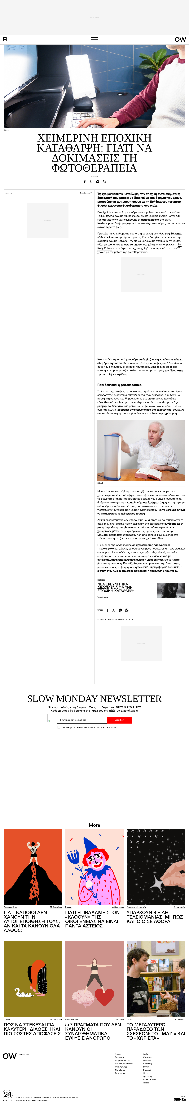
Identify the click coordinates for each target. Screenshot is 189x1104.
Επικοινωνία (120, 1073)
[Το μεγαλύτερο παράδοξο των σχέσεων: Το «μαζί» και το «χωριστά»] (156, 979)
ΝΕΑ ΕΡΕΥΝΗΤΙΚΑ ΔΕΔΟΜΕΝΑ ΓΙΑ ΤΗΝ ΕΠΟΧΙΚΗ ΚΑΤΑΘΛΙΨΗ (115, 588)
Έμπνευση (147, 1076)
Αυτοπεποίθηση (10, 907)
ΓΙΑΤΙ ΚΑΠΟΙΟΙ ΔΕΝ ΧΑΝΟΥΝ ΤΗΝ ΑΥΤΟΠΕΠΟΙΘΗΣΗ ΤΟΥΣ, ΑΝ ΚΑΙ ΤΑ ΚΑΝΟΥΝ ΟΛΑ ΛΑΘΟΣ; (32, 922)
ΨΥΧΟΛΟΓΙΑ (101, 619)
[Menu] (94, 39)
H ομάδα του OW (122, 1060)
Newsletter (120, 1070)
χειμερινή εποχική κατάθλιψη (114, 495)
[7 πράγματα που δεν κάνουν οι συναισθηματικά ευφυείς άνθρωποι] (94, 979)
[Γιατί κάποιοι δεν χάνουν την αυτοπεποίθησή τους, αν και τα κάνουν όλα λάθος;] (33, 867)
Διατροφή (147, 1064)
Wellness (147, 1060)
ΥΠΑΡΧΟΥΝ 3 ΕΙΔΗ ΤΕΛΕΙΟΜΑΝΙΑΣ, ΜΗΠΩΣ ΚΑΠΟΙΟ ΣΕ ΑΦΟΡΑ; (155, 917)
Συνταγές (147, 1067)
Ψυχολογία (94, 176)
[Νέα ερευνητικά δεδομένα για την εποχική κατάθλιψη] (171, 590)
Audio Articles (149, 1080)
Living (145, 1073)
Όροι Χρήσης (121, 1067)
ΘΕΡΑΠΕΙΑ (129, 619)
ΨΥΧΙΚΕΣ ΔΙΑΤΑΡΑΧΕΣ (116, 619)
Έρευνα (7, 1019)
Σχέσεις (68, 907)
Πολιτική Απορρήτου (124, 1064)
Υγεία (145, 1054)
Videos (146, 1083)
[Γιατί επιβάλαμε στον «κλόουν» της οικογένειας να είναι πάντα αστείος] (94, 867)
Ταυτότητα (120, 1057)
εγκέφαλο (157, 395)
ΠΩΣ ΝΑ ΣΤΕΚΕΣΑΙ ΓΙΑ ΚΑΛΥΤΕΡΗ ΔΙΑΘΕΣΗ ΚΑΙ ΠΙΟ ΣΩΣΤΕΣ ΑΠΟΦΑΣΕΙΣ (32, 1029)
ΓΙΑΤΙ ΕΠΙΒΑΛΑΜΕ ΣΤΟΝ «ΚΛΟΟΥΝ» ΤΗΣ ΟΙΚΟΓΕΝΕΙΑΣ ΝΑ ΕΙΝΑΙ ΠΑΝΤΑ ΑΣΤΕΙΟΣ (92, 920)
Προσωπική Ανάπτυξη (136, 907)
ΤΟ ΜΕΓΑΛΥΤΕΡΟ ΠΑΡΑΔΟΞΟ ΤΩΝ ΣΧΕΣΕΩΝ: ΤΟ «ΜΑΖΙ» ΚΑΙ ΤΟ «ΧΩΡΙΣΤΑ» (156, 1032)
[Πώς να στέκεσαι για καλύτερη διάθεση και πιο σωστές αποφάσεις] (33, 979)
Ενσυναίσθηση (71, 1019)
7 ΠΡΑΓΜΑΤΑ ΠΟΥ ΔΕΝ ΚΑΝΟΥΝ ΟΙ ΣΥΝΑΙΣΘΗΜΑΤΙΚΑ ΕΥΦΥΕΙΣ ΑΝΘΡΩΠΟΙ (93, 1032)
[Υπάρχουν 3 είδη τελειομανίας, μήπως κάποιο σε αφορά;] (156, 867)
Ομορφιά (147, 1070)
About (118, 1054)
